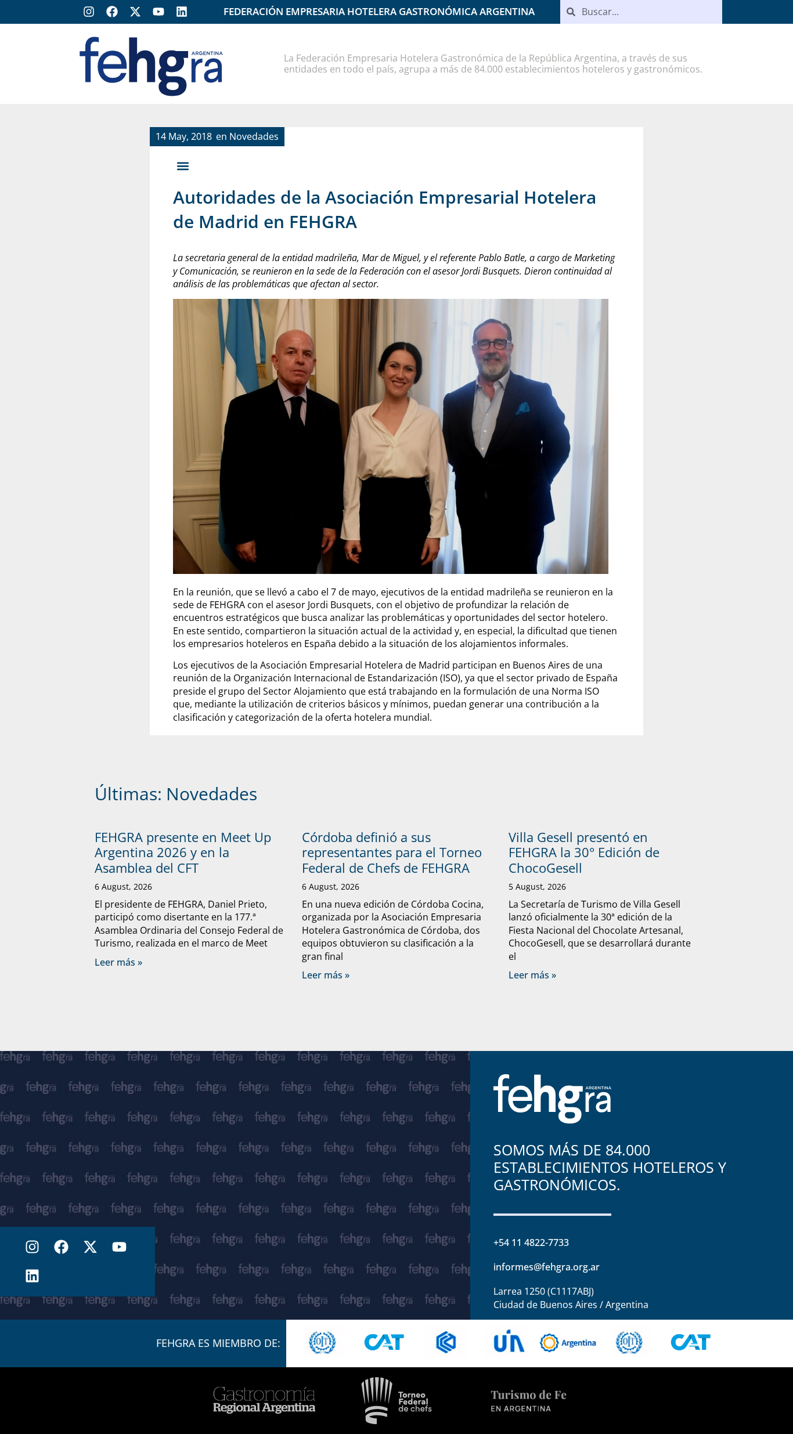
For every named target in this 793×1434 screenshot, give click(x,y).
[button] (182, 165)
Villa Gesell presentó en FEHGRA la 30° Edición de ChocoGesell (584, 852)
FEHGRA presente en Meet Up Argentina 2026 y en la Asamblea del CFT (183, 852)
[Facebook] (112, 11)
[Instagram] (88, 11)
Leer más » (118, 962)
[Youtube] (158, 11)
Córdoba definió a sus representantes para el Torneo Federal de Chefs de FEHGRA (392, 852)
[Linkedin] (181, 11)
